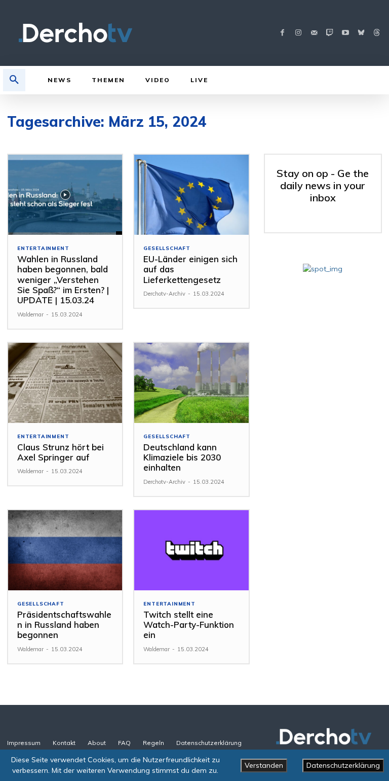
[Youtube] (345, 33)
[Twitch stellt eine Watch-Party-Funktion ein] (191, 550)
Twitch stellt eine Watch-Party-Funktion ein (188, 625)
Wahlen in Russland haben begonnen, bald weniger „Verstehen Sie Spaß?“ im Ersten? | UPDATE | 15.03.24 (63, 280)
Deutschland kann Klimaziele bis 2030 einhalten (182, 457)
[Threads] (376, 33)
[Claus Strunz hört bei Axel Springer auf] (65, 383)
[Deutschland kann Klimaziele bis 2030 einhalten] (191, 383)
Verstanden (264, 765)
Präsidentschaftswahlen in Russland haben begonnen (64, 625)
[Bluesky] (361, 33)
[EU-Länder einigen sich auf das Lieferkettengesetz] (191, 195)
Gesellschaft (166, 248)
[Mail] (313, 33)
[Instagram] (298, 33)
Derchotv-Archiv (164, 293)
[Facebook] (282, 33)
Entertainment (43, 248)
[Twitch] (329, 33)
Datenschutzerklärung (343, 765)
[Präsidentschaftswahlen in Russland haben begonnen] (65, 550)
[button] (14, 80)
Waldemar (30, 314)
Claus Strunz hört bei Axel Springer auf (60, 452)
